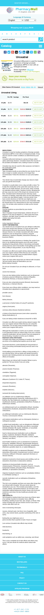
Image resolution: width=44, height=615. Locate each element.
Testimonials (22, 567)
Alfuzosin (30, 70)
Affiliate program (22, 588)
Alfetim (28, 87)
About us (22, 557)
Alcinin (23, 87)
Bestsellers (22, 562)
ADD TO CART (38, 102)
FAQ (22, 572)
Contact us (22, 583)
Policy (22, 578)
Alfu (32, 87)
